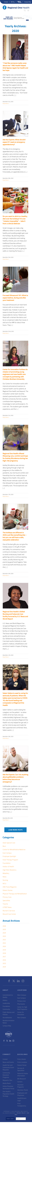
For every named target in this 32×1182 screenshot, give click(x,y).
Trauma (5, 904)
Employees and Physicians (22, 1094)
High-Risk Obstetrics (9, 870)
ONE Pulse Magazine (9, 887)
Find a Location (22, 1062)
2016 (4, 960)
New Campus (21, 1017)
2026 (4, 926)
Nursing (5, 880)
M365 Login (10, 1119)
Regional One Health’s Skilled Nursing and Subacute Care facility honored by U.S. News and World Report (15, 615)
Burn (4, 846)
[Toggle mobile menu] (28, 10)
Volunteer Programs (20, 1086)
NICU (4, 883)
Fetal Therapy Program (10, 860)
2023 (4, 936)
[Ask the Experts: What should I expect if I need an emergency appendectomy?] (15, 124)
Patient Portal (21, 1065)
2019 (4, 950)
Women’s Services (9, 911)
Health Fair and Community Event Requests (8, 1067)
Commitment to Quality (8, 996)
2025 (4, 929)
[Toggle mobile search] (25, 10)
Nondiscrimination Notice (8, 1021)
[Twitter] (13, 981)
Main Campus (21, 995)
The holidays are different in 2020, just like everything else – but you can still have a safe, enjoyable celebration (15, 536)
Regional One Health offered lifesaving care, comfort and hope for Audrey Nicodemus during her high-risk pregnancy (15, 457)
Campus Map (7, 1026)
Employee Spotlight (9, 856)
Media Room (7, 1083)
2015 (4, 963)
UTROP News (7, 907)
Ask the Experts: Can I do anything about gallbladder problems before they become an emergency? (15, 778)
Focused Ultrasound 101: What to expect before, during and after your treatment (15, 298)
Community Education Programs (6, 1075)
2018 (4, 953)
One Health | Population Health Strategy (8, 1093)
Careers (19, 1082)
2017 (4, 956)
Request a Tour (7, 1080)
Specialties (6, 900)
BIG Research (21, 1079)
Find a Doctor (21, 1059)
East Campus (7, 853)
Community (6, 1009)
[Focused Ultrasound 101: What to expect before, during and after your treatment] (15, 279)
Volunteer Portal (22, 1090)
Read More (5, 103)
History (5, 1000)
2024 (4, 933)
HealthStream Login (21, 1099)
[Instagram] (23, 981)
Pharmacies (21, 1004)
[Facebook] (9, 981)
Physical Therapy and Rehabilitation (15, 894)
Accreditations (7, 1017)
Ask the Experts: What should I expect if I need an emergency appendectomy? (14, 142)
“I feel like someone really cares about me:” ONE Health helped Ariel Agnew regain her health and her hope (15, 67)
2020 (4, 946)
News (4, 877)
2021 (4, 943)
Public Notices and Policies (8, 1013)
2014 (4, 967)
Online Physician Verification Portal (8, 1087)
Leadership (6, 1003)
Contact (5, 1059)
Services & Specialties (20, 1069)
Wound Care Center (9, 914)
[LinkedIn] (18, 981)
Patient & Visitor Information (22, 1074)
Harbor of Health (8, 866)
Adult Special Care (9, 843)
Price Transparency (21, 1104)
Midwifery (6, 873)
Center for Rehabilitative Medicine (14, 849)
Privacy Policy (21, 1113)
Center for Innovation (20, 1013)
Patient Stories (7, 890)
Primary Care (7, 897)
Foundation (6, 863)
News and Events (8, 1062)
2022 (4, 939)
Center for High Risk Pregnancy (22, 1008)
